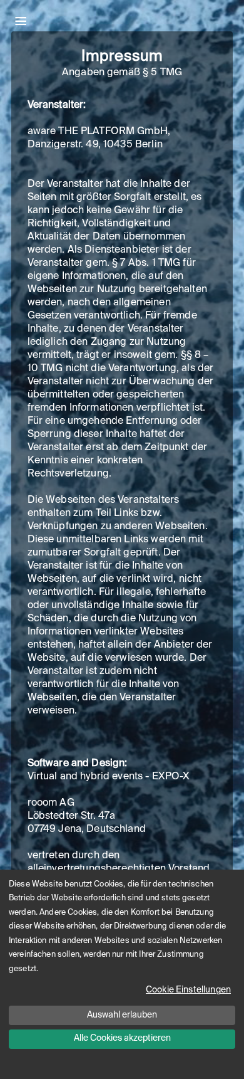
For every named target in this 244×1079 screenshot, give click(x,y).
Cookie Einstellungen (188, 990)
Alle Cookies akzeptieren (122, 1038)
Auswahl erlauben (122, 1015)
